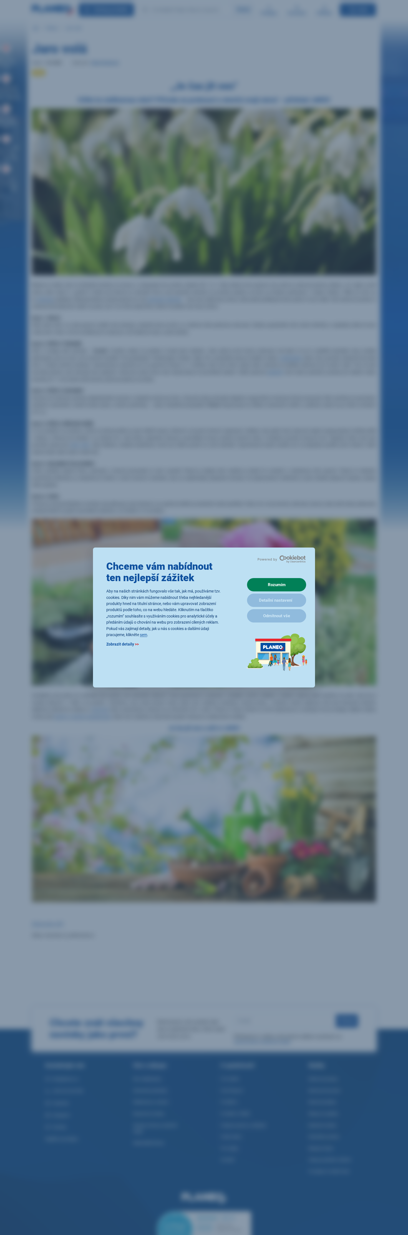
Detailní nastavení (275, 600)
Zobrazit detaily (122, 644)
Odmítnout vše (276, 615)
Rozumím (277, 584)
